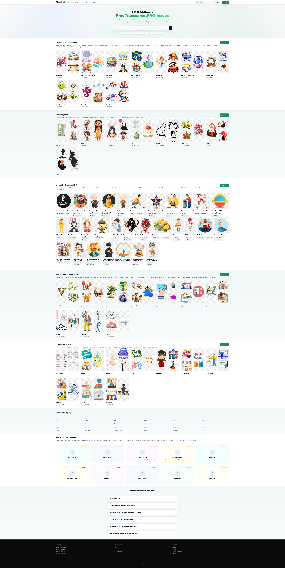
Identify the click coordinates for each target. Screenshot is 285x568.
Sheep (57, 430)
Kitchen (58, 427)
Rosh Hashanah (106, 213)
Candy (115, 420)
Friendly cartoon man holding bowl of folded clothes (178, 236)
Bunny (57, 420)
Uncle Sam (71, 239)
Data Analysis (184, 305)
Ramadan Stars (152, 213)
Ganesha (84, 239)
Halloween (70, 2)
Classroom (109, 402)
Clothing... (176, 237)
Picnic (161, 33)
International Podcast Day (187, 75)
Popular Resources (60, 549)
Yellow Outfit (60, 239)
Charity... (184, 213)
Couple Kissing (127, 239)
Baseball (116, 417)
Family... (67, 262)
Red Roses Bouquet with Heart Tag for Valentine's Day (145, 236)
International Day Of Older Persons (90, 305)
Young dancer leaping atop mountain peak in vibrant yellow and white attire (221, 236)
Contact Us (176, 553)
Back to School (79, 2)
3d (56, 143)
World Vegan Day (60, 305)
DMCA (174, 549)
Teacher (88, 2)
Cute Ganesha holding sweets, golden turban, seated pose (87, 236)
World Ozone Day (216, 213)
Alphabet (58, 417)
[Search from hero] (170, 28)
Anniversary (88, 417)
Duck (86, 423)
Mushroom (146, 427)
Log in (218, 2)
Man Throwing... (185, 215)
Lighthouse (209, 237)
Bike (145, 417)
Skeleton (87, 430)
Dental (57, 423)
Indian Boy (76, 264)
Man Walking (139, 213)
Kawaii (132, 143)
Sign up (225, 2)
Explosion (116, 423)
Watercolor (184, 143)
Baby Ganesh (85, 237)
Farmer (155, 33)
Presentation (209, 373)
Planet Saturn (215, 215)
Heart (203, 423)
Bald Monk (92, 215)
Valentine (196, 213)
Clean (61, 2)
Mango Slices (166, 237)
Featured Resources (61, 551)
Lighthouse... (201, 237)
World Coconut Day (61, 104)
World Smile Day (110, 75)
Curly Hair (106, 264)
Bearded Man (90, 264)
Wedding (108, 373)
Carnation (188, 237)
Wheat (204, 430)
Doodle (207, 143)
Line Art (158, 143)
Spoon (145, 430)
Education (83, 402)
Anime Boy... (107, 262)
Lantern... (97, 239)
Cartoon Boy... (60, 237)
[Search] (213, 2)
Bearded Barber (77, 215)
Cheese (146, 420)
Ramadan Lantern (99, 237)
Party (132, 373)
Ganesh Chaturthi (85, 104)
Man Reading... (169, 215)
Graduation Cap (139, 33)
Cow (203, 420)
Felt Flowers (189, 239)
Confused (83, 334)
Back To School (185, 373)
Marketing (58, 402)
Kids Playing (134, 305)
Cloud (107, 334)
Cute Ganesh (136, 262)
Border (204, 417)
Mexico (116, 427)
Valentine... (126, 237)
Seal (203, 427)
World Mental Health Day (112, 305)
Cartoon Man (177, 239)
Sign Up (116, 549)
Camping (148, 33)
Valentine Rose (144, 237)
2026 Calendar (59, 373)
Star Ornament (152, 215)
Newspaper (176, 427)
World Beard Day (77, 213)
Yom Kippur (59, 75)
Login (116, 547)
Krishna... (149, 262)
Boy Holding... (115, 237)
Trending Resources (61, 547)
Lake (86, 427)
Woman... (68, 213)
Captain (124, 262)
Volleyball (175, 430)
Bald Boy (120, 215)
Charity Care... (60, 213)
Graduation (159, 373)
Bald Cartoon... (93, 213)
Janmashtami (209, 75)
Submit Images (118, 551)
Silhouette (58, 173)
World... (132, 213)
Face (145, 423)
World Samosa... (156, 237)
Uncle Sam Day (109, 104)
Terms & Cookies (177, 551)
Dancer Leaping (218, 239)
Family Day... (60, 262)
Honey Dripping (105, 215)
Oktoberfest (159, 75)
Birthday (83, 373)
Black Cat (130, 33)
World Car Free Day (135, 75)
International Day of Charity (88, 75)
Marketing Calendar (61, 553)
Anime (107, 143)
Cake (86, 420)
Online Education (210, 305)
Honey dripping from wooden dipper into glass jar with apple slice (109, 212)
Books (123, 33)
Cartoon (83, 143)
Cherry (174, 420)
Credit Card (159, 305)
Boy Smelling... (115, 239)
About (174, 547)
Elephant (135, 264)
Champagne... (204, 213)
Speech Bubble (118, 430)
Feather (175, 423)
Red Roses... (144, 239)
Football (94, 2)
